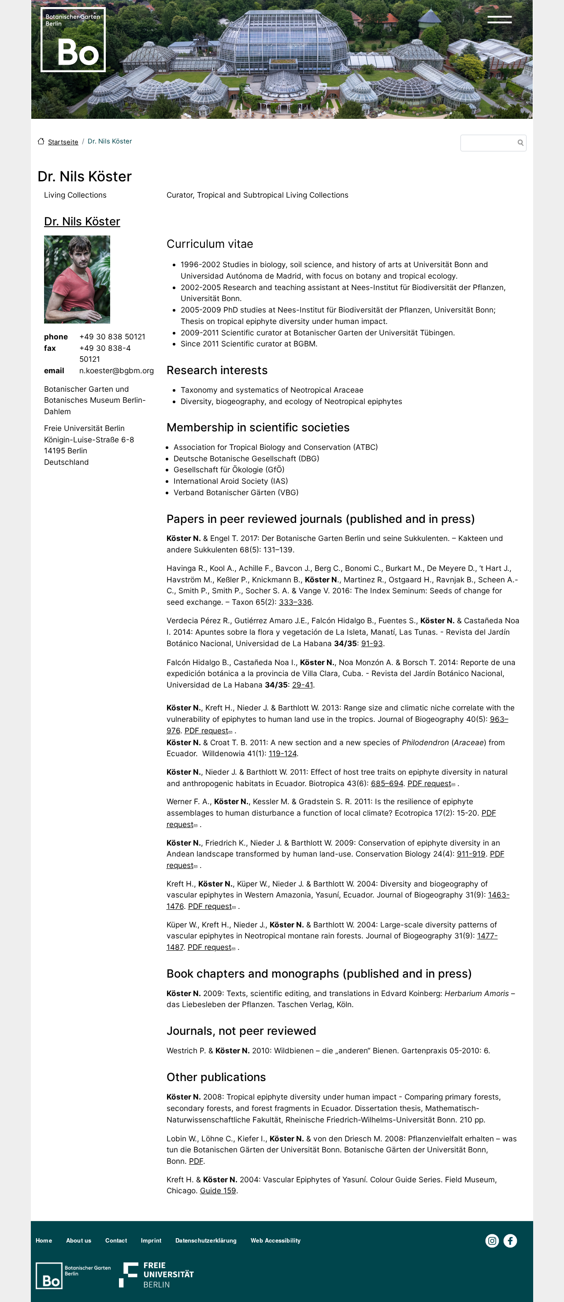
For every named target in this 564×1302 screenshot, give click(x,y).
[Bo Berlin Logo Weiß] (75, 1275)
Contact (115, 1240)
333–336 (295, 602)
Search (519, 144)
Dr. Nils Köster (82, 221)
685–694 (387, 783)
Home (44, 1240)
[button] (499, 19)
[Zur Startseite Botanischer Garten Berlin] (73, 38)
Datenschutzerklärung (206, 1240)
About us (79, 1240)
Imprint (151, 1240)
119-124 (283, 753)
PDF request (206, 730)
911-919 (471, 853)
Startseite (63, 142)
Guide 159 (218, 1190)
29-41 (302, 684)
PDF (196, 1161)
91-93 (372, 643)
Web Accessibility (276, 1240)
